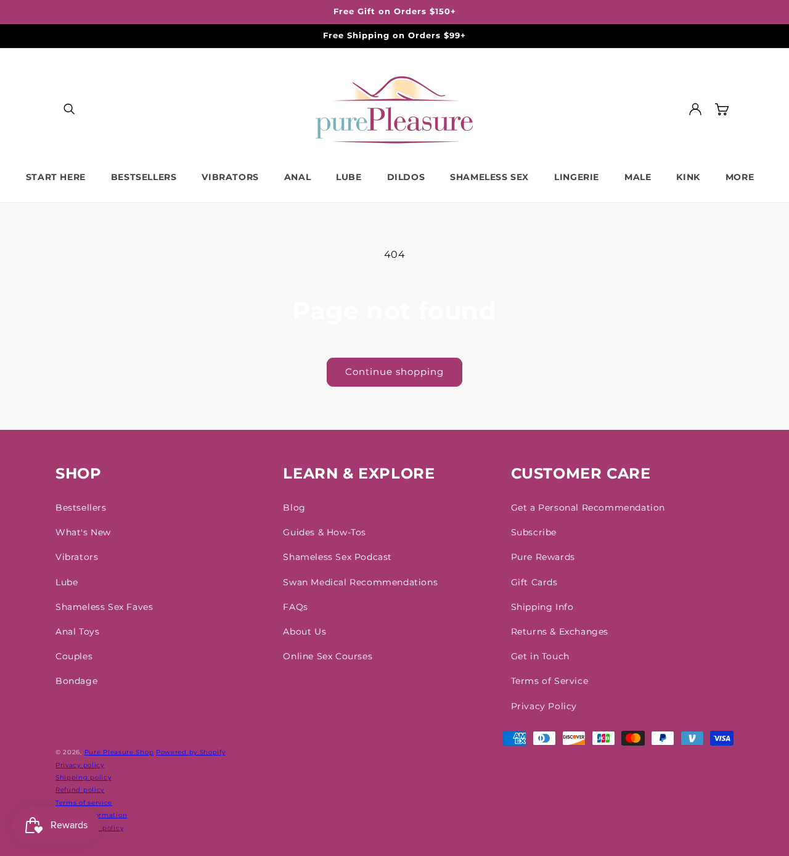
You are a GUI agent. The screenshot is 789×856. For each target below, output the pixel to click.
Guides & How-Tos (324, 532)
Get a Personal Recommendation (588, 507)
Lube (66, 582)
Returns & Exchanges (559, 631)
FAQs (295, 606)
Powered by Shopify (191, 752)
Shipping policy (83, 777)
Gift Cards (534, 582)
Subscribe (534, 532)
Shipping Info (542, 606)
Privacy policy (79, 765)
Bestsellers (81, 507)
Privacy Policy (544, 706)
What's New (83, 532)
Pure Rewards (543, 556)
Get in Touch (540, 656)
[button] (69, 109)
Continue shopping (394, 371)
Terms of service (83, 803)
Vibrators (76, 556)
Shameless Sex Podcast (337, 556)
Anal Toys (77, 631)
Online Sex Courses (327, 656)
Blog (294, 507)
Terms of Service (550, 680)
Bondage (76, 680)
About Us (304, 631)
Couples (73, 656)
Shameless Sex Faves (104, 606)
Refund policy (79, 790)
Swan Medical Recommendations (360, 582)
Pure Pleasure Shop (119, 752)
